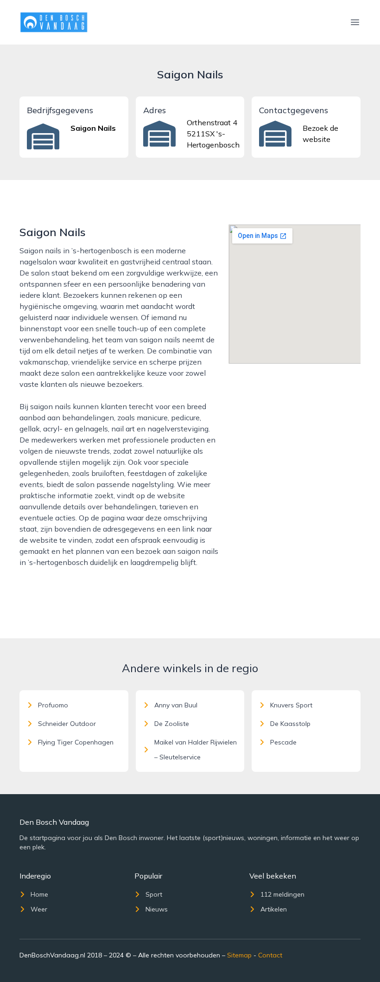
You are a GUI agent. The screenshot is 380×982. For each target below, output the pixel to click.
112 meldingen (282, 894)
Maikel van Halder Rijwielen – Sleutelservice (195, 749)
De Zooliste (171, 723)
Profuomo (53, 705)
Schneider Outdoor (67, 723)
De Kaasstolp (290, 723)
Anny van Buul (175, 705)
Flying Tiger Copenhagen (76, 742)
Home (39, 894)
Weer (39, 909)
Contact (270, 955)
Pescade (283, 742)
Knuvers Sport (291, 705)
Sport (154, 894)
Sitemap (239, 955)
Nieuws (157, 909)
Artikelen (273, 909)
